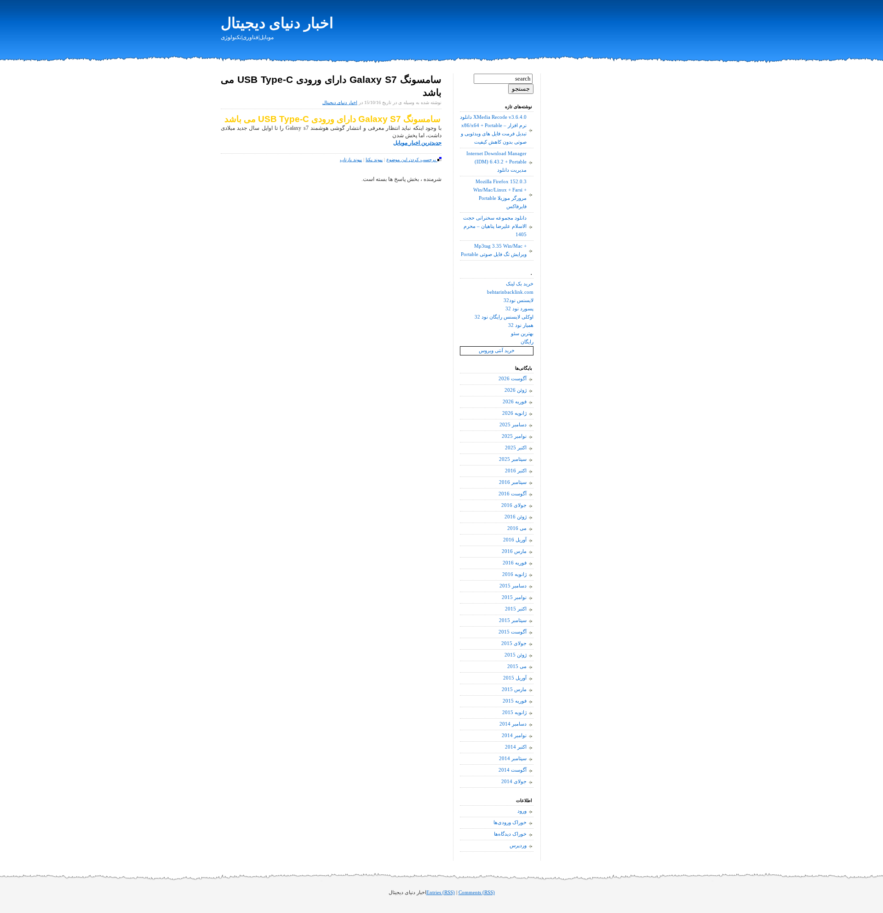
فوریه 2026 (515, 401)
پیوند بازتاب (351, 159)
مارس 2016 (514, 551)
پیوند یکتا (374, 159)
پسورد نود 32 (519, 308)
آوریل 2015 (515, 677)
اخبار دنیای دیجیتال (277, 23)
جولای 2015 (514, 643)
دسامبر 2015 (513, 585)
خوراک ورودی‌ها (510, 822)
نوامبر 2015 (514, 597)
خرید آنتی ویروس (497, 350)
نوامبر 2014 (514, 735)
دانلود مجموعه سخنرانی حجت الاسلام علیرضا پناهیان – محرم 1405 (495, 226)
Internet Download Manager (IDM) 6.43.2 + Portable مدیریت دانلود (496, 162)
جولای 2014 (514, 781)
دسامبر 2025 (513, 424)
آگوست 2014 (513, 770)
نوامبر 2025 (514, 436)
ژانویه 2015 (514, 712)
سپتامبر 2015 (513, 620)
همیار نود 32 (520, 325)
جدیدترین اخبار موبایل (417, 143)
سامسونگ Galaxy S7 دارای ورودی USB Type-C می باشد (332, 119)
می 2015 (517, 666)
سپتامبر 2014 (513, 758)
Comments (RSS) (477, 892)
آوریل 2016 (515, 539)
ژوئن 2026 (516, 390)
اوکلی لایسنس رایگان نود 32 (504, 317)
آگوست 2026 (513, 378)
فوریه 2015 (515, 701)
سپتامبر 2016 (513, 482)
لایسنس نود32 (518, 300)
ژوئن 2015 (516, 654)
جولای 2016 (514, 505)
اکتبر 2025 (516, 447)
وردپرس (518, 845)
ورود (522, 811)
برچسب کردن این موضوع (411, 159)
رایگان (527, 341)
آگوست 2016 (513, 493)
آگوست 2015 (513, 631)
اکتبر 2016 (516, 470)
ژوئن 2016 (516, 516)
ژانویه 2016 (514, 574)
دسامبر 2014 (513, 724)
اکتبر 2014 (516, 747)
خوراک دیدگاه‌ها (510, 834)
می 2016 (517, 528)
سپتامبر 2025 (513, 459)
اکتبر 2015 (516, 608)
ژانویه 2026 (514, 413)
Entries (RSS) (440, 892)
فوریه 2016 (515, 562)
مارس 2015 (514, 689)
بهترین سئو (522, 333)
